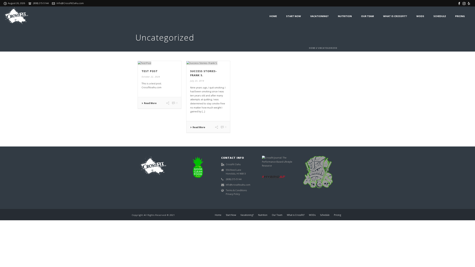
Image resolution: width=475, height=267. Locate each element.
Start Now (293, 16)
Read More (150, 103)
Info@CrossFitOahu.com (70, 3)
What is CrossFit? (395, 16)
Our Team (367, 16)
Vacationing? (319, 16)
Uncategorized (327, 48)
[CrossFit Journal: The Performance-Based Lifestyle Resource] (278, 161)
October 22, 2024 (151, 76)
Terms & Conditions (236, 190)
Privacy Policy (233, 194)
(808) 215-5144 (41, 3)
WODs (420, 16)
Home (273, 16)
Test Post (150, 71)
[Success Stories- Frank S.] (208, 63)
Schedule (439, 16)
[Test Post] (159, 63)
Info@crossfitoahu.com (238, 184)
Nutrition (345, 16)
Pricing (460, 16)
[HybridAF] (273, 177)
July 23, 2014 (197, 80)
